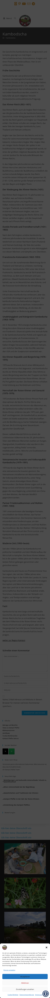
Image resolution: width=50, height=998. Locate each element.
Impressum (38, 995)
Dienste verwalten (9, 970)
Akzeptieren (25, 976)
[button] (46, 947)
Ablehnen (25, 983)
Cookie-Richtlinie (13, 995)
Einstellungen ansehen (25, 989)
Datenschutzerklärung (27, 995)
